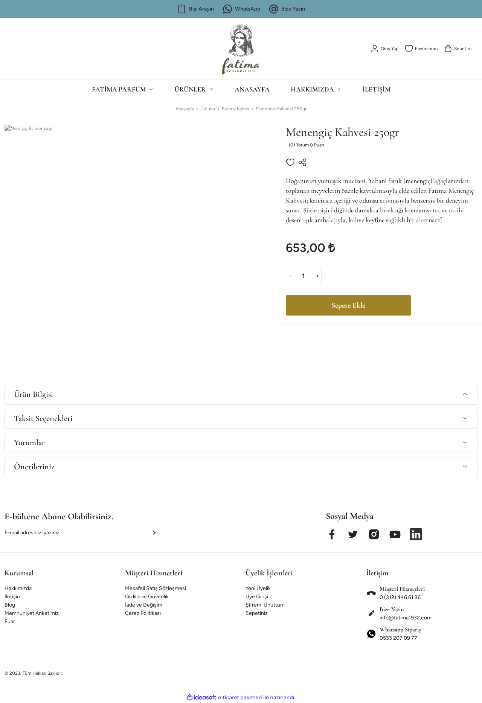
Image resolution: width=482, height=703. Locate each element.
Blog (10, 605)
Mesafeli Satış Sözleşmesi (155, 588)
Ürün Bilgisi (33, 394)
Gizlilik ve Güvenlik (147, 596)
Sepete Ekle (348, 305)
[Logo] (241, 46)
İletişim (13, 596)
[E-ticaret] (240, 697)
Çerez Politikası (143, 613)
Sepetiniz (257, 613)
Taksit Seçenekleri (43, 418)
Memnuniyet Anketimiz (32, 613)
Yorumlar (29, 442)
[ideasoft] (201, 697)
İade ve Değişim (143, 605)
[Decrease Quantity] (290, 276)
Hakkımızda (18, 588)
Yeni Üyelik (258, 588)
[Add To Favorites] (290, 162)
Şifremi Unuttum (265, 605)
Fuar (10, 621)
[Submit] (154, 532)
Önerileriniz (34, 466)
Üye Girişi (257, 596)
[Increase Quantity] (317, 276)
